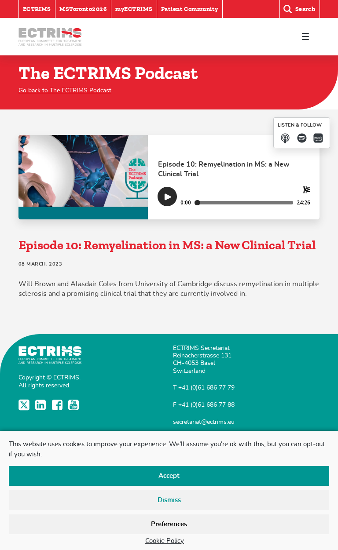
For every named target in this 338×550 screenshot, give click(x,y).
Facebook (58, 405)
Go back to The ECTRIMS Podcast (64, 90)
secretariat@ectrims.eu (204, 422)
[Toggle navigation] (305, 37)
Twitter (24, 405)
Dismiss (169, 500)
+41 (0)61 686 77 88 (206, 404)
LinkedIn (41, 405)
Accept (169, 476)
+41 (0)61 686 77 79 (206, 387)
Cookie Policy (164, 541)
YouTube (74, 405)
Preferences (169, 524)
